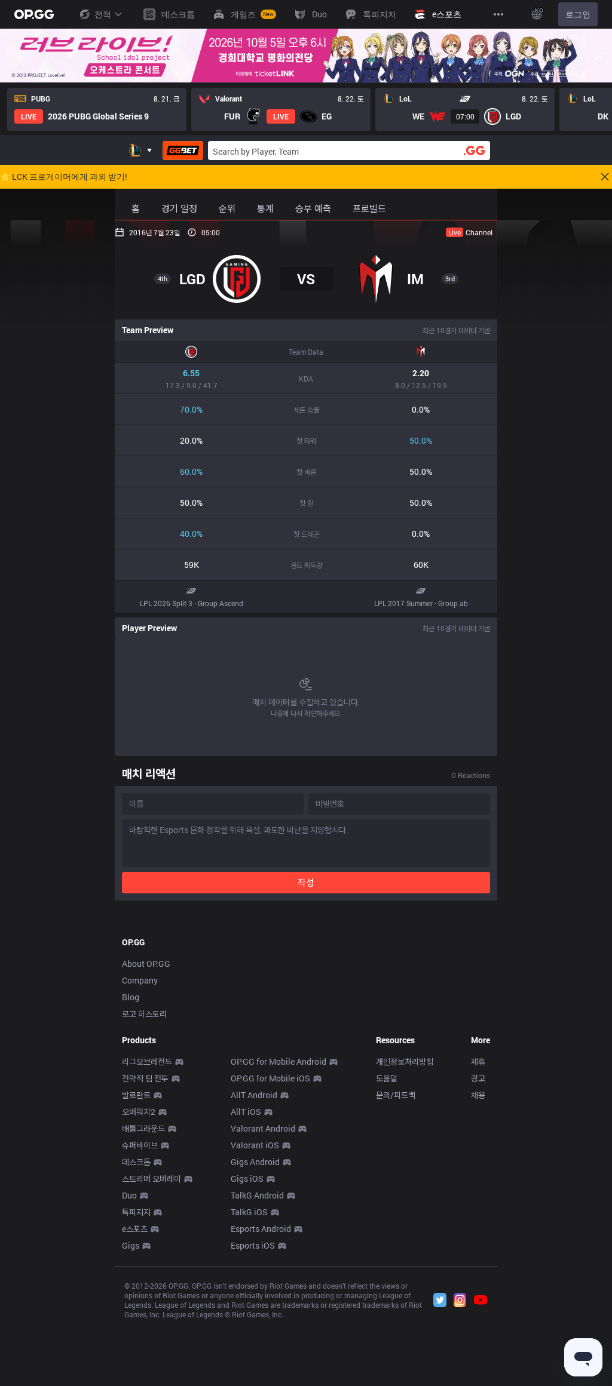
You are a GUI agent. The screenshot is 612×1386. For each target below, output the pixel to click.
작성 (306, 882)
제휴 (478, 1061)
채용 (478, 1095)
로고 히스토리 (144, 1013)
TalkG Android (257, 1195)
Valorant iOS (255, 1145)
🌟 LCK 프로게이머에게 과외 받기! (63, 177)
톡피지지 (136, 1212)
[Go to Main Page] (34, 14)
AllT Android (254, 1095)
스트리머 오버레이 (151, 1178)
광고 (478, 1078)
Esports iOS (253, 1245)
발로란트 (136, 1095)
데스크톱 (136, 1161)
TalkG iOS (249, 1212)
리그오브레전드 (147, 1061)
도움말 (386, 1078)
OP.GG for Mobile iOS (270, 1078)
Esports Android (261, 1228)
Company (140, 980)
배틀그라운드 (143, 1128)
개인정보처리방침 (404, 1061)
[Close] (599, 55)
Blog (130, 997)
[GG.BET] (183, 150)
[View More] (498, 14)
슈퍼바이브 (140, 1145)
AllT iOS (246, 1111)
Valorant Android (263, 1128)
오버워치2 (138, 1111)
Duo (129, 1195)
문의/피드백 (395, 1095)
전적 (102, 14)
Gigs (130, 1245)
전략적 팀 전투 (145, 1078)
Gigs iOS (247, 1178)
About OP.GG (146, 963)
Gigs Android (255, 1161)
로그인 (577, 14)
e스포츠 (135, 1228)
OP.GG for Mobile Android (278, 1061)
